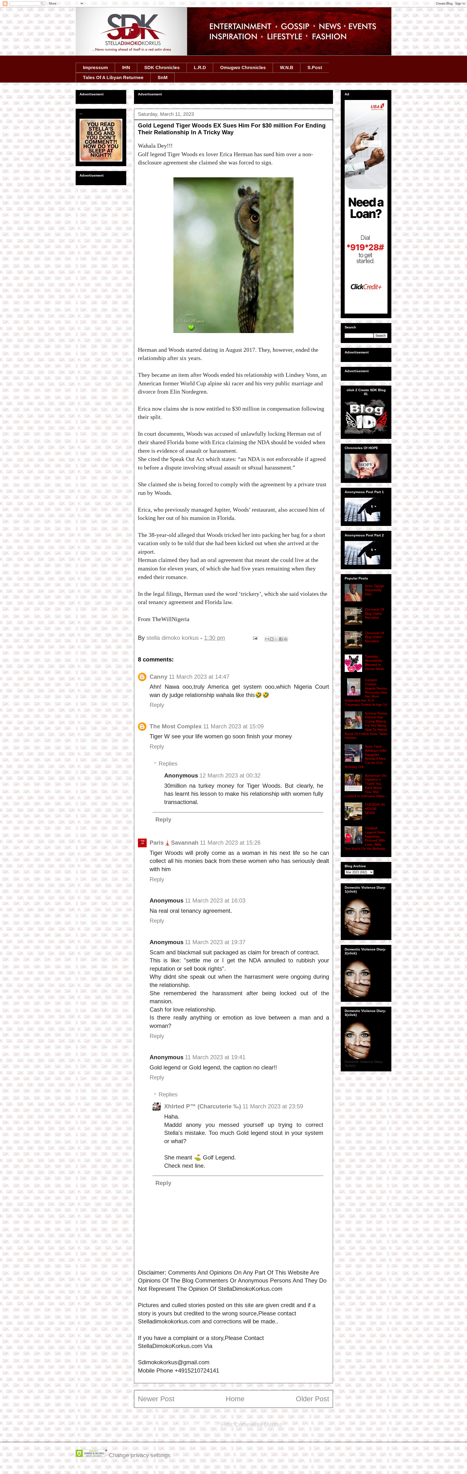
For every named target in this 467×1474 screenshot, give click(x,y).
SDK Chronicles (162, 67)
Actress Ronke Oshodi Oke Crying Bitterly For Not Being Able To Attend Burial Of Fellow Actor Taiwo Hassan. (366, 725)
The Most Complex (176, 726)
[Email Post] (254, 637)
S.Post (314, 67)
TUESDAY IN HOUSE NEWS (375, 809)
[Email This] (267, 639)
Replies (168, 763)
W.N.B (286, 67)
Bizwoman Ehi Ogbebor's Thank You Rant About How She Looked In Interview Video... (366, 786)
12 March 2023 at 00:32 (229, 775)
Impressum (95, 67)
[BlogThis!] (271, 639)
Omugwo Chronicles (243, 67)
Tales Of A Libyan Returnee (113, 77)
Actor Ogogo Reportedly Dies (374, 590)
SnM (163, 77)
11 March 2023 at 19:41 (215, 1057)
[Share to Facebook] (280, 639)
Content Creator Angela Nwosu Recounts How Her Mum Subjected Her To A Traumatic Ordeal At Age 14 (366, 692)
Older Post (312, 1399)
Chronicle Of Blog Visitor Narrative (374, 613)
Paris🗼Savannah (174, 842)
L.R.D (200, 67)
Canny (158, 676)
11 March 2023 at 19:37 (215, 942)
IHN (126, 67)
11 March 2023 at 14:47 (199, 676)
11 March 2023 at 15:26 (230, 842)
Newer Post (156, 1399)
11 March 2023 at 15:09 (233, 726)
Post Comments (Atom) (251, 1424)
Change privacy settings (140, 1455)
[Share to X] (276, 639)
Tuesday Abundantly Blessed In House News (374, 662)
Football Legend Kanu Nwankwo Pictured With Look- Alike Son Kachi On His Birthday (365, 838)
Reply (157, 705)
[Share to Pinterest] (285, 639)
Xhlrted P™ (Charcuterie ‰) (202, 1106)
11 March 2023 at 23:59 (272, 1106)
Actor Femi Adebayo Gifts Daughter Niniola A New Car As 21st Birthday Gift (365, 756)
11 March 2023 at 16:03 (215, 900)
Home (235, 1399)
